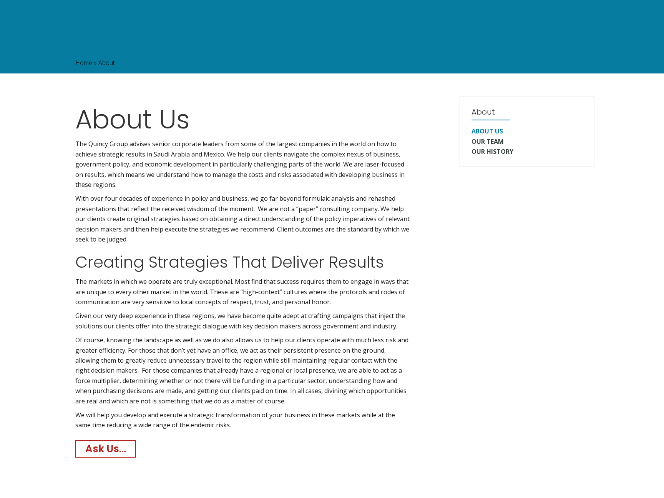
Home (83, 62)
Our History (492, 151)
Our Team (487, 141)
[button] (105, 449)
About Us (487, 131)
